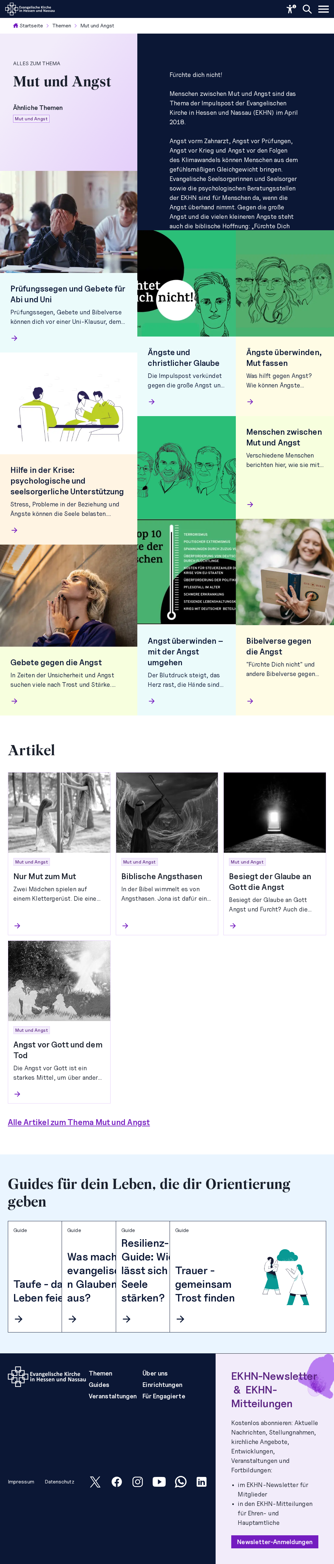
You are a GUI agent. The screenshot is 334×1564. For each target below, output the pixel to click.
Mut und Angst (97, 26)
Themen (61, 26)
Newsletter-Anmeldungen (274, 1541)
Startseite (31, 26)
